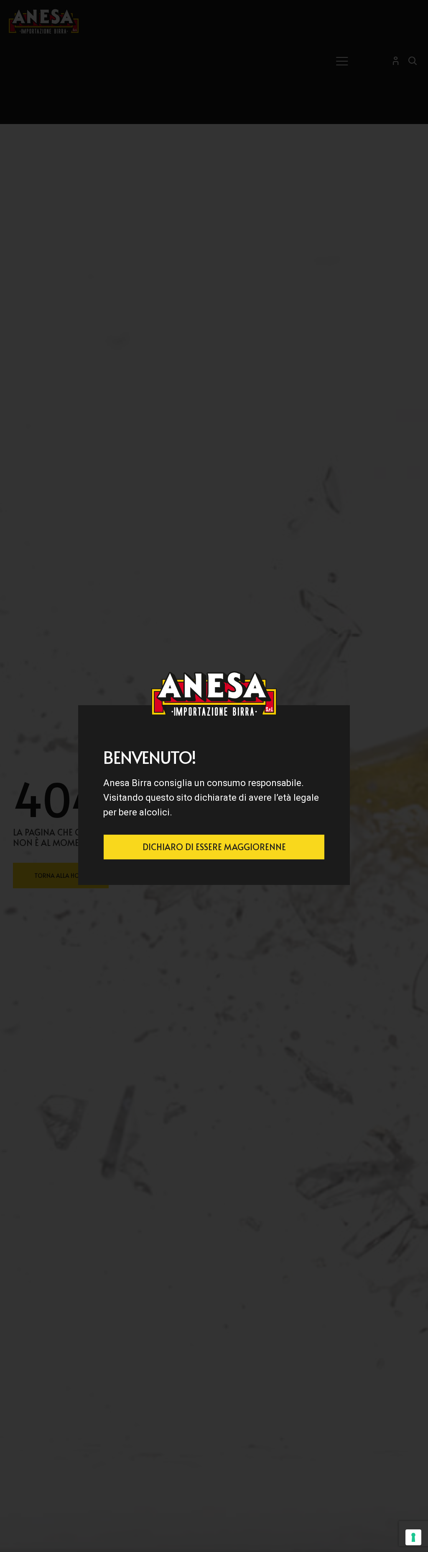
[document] (214, 776)
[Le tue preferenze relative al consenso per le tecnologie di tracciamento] (413, 1537)
